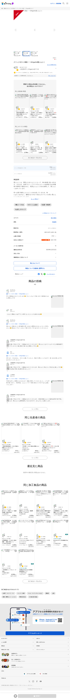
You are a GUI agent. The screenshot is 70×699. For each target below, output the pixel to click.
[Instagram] (33, 681)
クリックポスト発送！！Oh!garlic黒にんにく (25, 8)
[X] (29, 681)
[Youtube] (41, 681)
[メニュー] (67, 3)
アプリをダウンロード (35, 633)
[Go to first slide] (54, 30)
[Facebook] (37, 681)
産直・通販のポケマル (5, 8)
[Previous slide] (16, 30)
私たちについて (35, 263)
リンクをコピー (51, 274)
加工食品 (13, 8)
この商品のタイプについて (49, 213)
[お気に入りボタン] (27, 96)
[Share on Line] (45, 274)
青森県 (54, 222)
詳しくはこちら (52, 75)
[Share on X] (42, 274)
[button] (35, 68)
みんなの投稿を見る (51, 64)
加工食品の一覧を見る (35, 157)
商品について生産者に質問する (35, 268)
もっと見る (35, 409)
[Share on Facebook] (39, 274)
